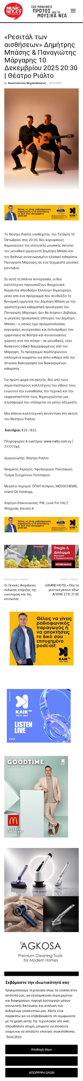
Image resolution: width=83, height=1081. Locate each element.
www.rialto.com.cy (57, 441)
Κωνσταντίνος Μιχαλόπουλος (27, 83)
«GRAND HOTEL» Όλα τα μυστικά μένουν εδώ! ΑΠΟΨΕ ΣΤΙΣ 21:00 (62, 589)
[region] (41, 1028)
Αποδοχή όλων (41, 1049)
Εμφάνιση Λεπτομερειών (42, 1061)
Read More (13, 1036)
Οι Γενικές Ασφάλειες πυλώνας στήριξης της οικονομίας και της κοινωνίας (20, 592)
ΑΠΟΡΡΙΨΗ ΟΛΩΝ (41, 1072)
